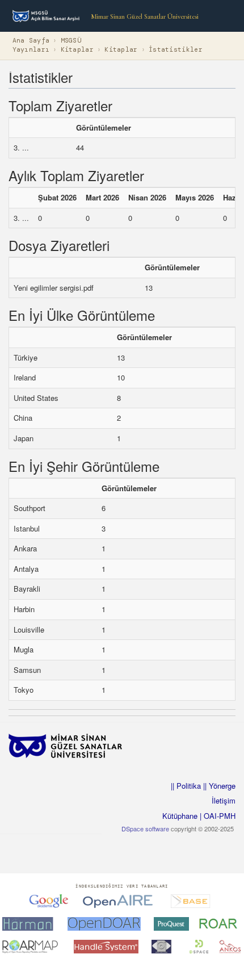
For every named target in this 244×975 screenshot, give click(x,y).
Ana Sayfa (31, 40)
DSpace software (145, 828)
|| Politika (186, 785)
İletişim (223, 800)
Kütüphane (179, 815)
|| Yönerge (218, 785)
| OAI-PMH (216, 815)
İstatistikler (176, 49)
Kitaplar (77, 49)
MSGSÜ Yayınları (47, 45)
